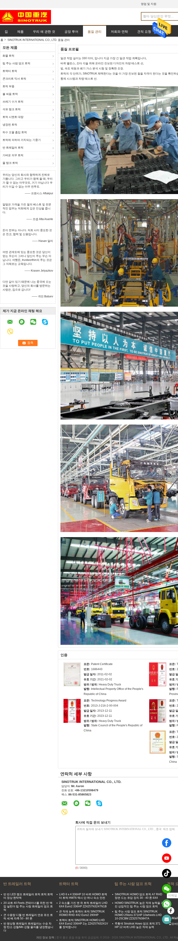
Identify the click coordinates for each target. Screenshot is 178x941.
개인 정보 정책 (45, 937)
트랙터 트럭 (10, 71)
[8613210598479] (166, 904)
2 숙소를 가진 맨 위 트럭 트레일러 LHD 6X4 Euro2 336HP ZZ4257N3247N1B (83, 904)
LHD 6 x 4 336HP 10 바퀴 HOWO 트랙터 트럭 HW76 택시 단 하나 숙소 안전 (83, 896)
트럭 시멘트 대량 (13, 117)
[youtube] (166, 858)
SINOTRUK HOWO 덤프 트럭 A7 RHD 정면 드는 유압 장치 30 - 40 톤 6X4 (138, 896)
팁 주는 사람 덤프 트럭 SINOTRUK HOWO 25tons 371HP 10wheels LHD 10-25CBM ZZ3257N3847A (138, 915)
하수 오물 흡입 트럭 (15, 132)
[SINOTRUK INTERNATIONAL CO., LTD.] (25, 16)
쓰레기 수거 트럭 (13, 101)
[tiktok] (166, 873)
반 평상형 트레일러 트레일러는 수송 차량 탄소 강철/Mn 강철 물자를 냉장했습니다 (28, 927)
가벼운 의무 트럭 (13, 155)
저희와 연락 (119, 31)
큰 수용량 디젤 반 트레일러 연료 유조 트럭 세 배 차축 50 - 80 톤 (28, 916)
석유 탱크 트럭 (12, 109)
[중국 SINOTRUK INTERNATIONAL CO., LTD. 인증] (72, 674)
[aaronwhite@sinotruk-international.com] (166, 919)
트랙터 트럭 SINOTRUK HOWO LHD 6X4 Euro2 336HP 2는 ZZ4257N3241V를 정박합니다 (83, 923)
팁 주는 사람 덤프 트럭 (16, 63)
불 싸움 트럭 (10, 94)
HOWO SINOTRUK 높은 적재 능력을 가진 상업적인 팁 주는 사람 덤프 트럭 (139, 904)
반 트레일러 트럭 (13, 147)
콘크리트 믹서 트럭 (14, 78)
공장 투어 (71, 31)
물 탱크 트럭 (10, 163)
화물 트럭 (8, 55)
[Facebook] (166, 842)
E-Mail (173, 918)
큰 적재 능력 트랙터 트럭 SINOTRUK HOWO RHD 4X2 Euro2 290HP (82, 913)
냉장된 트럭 (10, 124)
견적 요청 (144, 31)
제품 (20, 31)
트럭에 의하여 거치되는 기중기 (22, 140)
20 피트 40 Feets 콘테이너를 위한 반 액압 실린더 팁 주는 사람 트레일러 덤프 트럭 (28, 906)
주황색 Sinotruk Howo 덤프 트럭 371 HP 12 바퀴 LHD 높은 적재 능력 (137, 925)
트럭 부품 (8, 86)
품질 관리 (95, 31)
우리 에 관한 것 (44, 31)
